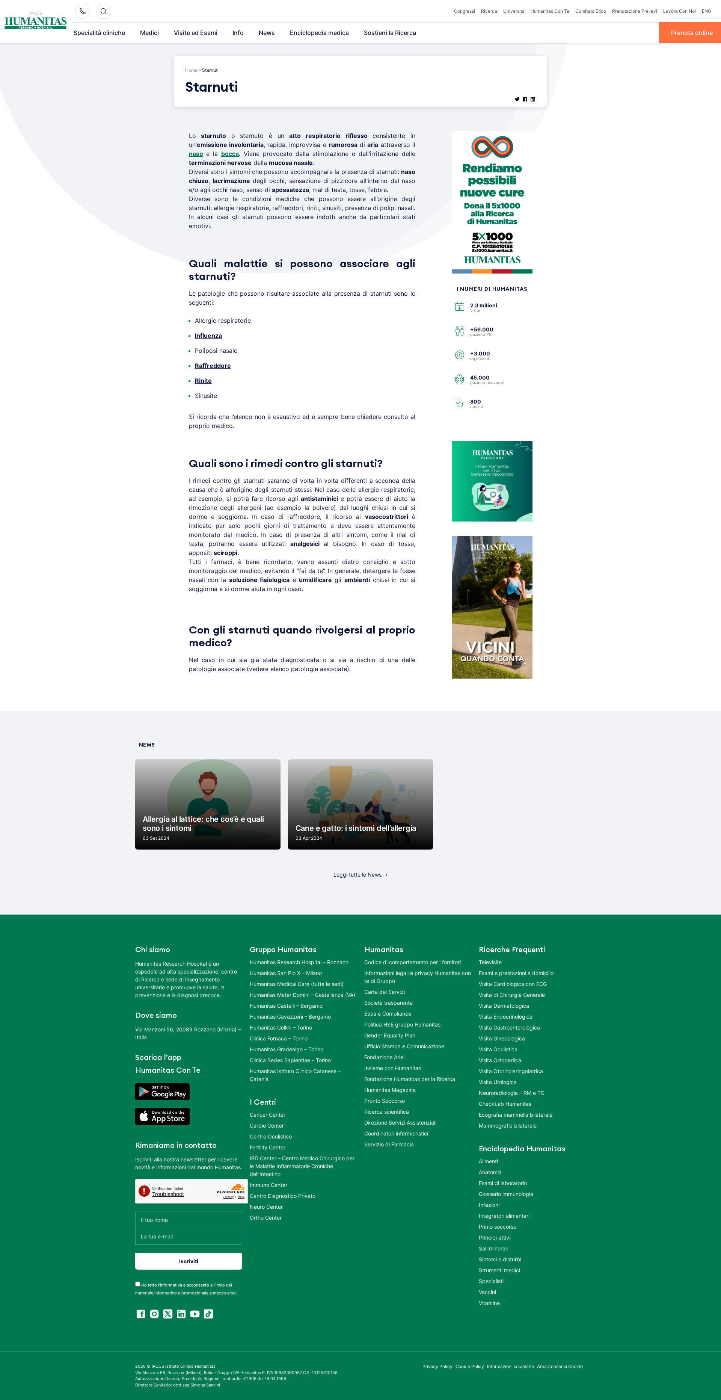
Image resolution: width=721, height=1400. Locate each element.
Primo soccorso (497, 1226)
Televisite (490, 962)
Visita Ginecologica (502, 1038)
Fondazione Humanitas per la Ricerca (409, 1079)
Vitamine (489, 1303)
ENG (706, 11)
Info (238, 32)
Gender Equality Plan (389, 1035)
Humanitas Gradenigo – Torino (286, 1049)
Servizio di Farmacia (389, 1144)
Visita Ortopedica (500, 1060)
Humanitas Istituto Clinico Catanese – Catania (295, 1075)
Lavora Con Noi (679, 11)
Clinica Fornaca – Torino (279, 1038)
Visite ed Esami (195, 32)
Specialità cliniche (99, 32)
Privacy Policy (437, 1366)
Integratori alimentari (504, 1216)
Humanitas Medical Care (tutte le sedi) (297, 984)
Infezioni (489, 1205)
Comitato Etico (590, 11)
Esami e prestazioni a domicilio (516, 973)
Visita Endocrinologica (505, 1016)
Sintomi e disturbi (500, 1259)
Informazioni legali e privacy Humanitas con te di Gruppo (417, 977)
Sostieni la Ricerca (390, 32)
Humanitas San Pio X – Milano (286, 973)
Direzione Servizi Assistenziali (400, 1122)
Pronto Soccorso (384, 1101)
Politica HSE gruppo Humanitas (402, 1024)
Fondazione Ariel (384, 1057)
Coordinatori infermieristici (396, 1133)
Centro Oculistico (271, 1136)
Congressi (464, 11)
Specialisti (491, 1281)
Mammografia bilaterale (508, 1125)
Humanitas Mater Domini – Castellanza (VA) (302, 995)
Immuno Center (268, 1185)
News (267, 32)
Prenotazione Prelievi (634, 11)
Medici (149, 32)
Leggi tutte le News (357, 874)
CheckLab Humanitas (505, 1104)
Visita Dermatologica (504, 1005)
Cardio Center (267, 1125)
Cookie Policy (470, 1366)
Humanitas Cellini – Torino (281, 1027)
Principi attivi (494, 1237)
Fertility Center (267, 1147)
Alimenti (488, 1161)
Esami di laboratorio (503, 1183)
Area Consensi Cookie (560, 1366)
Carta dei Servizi (384, 992)
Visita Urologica (498, 1082)
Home (191, 70)
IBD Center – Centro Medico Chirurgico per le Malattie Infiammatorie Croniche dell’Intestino (302, 1166)
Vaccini (487, 1292)
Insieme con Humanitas (392, 1068)
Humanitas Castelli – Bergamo (286, 1005)
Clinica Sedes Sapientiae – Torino (290, 1060)
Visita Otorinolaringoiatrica (511, 1071)
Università (514, 11)
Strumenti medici (499, 1270)
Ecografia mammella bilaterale (515, 1114)
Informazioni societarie (510, 1366)
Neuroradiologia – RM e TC (512, 1093)
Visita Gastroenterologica (509, 1027)
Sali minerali (493, 1248)
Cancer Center (267, 1114)
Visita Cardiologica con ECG (513, 984)
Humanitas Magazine (390, 1090)
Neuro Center (266, 1206)
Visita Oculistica (498, 1049)
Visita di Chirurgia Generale (512, 995)
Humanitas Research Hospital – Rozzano (299, 962)
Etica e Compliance (387, 1013)
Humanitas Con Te (550, 11)
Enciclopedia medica (319, 32)
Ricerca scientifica (386, 1111)
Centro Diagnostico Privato (282, 1196)
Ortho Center (266, 1217)
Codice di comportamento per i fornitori (412, 962)
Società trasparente (388, 1002)
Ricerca (489, 11)
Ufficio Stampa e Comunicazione (404, 1046)
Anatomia (490, 1172)
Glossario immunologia (506, 1194)
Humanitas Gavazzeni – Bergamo (290, 1016)
